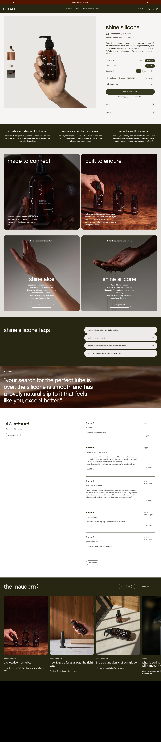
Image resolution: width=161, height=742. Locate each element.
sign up (30, 707)
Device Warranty (85, 721)
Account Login (84, 698)
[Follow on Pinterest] (145, 697)
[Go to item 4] (11, 74)
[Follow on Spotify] (156, 697)
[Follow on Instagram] (134, 697)
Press (108, 713)
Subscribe (83, 705)
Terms (108, 728)
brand (78, 8)
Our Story (109, 698)
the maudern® (88, 8)
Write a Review (14, 435)
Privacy (108, 724)
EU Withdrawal (84, 724)
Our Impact (110, 701)
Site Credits (152, 736)
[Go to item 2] (11, 56)
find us (98, 8)
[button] (121, 34)
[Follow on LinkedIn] (150, 697)
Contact (109, 709)
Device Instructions (86, 717)
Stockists (82, 701)
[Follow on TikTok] (139, 697)
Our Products (111, 705)
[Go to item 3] (11, 65)
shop (61, 8)
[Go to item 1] (11, 47)
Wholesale (110, 717)
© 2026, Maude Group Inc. (138, 736)
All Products (83, 713)
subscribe (69, 8)
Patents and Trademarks (115, 721)
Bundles (82, 709)
